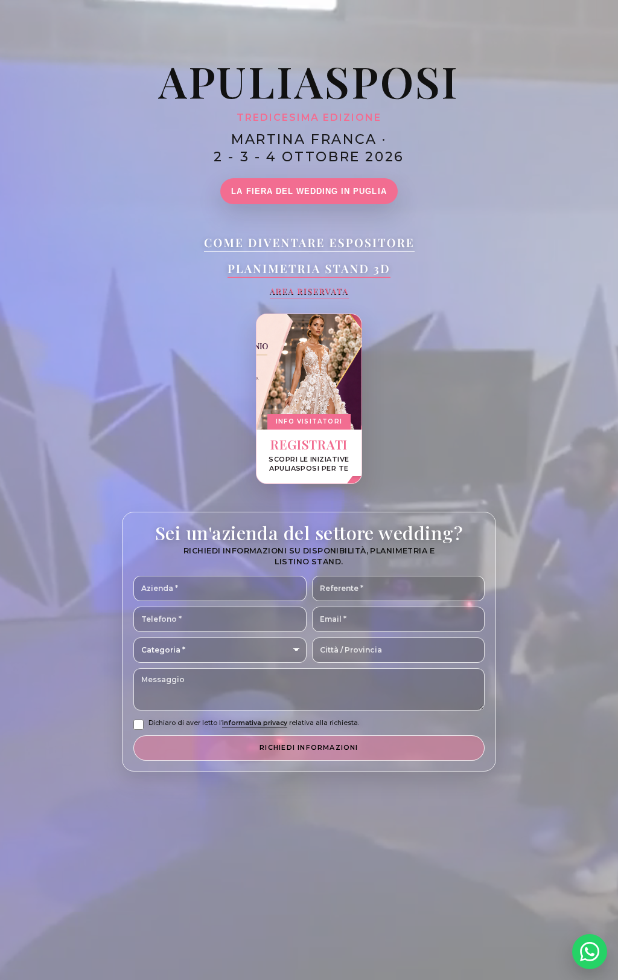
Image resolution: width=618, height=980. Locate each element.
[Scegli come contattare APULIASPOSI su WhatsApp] (589, 951)
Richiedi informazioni (309, 747)
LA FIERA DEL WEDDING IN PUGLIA (308, 191)
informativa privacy (254, 723)
